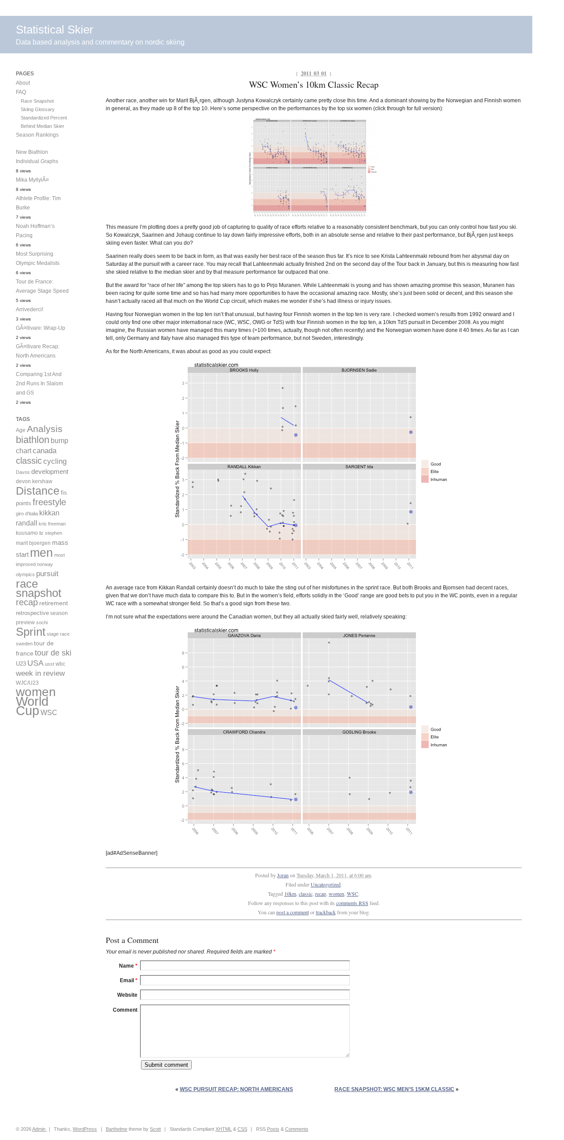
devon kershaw (34, 481)
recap (320, 893)
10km (290, 893)
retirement (53, 603)
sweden (24, 643)
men (41, 552)
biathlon (32, 439)
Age (21, 430)
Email (128, 980)
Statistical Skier (54, 29)
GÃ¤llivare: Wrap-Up (40, 328)
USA (35, 663)
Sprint (30, 632)
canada (44, 451)
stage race (58, 634)
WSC (352, 893)
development (49, 471)
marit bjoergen (33, 543)
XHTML (223, 1129)
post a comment (292, 912)
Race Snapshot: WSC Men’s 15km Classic (394, 1089)
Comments (296, 1129)
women (336, 893)
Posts (273, 1129)
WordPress (85, 1129)
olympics (25, 574)
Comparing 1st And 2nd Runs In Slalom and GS (39, 383)
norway (45, 564)
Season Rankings (37, 135)
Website (127, 995)
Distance (37, 490)
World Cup (32, 706)
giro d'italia (27, 513)
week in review (40, 673)
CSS (242, 1129)
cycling (55, 461)
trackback (326, 912)
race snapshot (38, 588)
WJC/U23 (27, 682)
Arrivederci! (29, 309)
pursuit (47, 574)
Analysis (45, 429)
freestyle (49, 502)
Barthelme (116, 1129)
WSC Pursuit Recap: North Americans (236, 1089)
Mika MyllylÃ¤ (32, 180)
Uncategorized (326, 884)
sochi (42, 622)
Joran (283, 875)
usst (49, 664)
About (23, 83)
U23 (21, 664)
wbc (60, 664)
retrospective (32, 613)
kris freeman (52, 523)
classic (305, 893)
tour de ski (53, 652)
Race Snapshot (37, 101)
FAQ (21, 92)
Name (128, 966)
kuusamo (27, 533)
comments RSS (352, 902)
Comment (125, 1010)
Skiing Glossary (38, 109)
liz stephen (50, 533)
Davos (23, 472)
